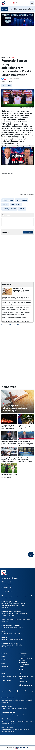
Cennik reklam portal (8, 677)
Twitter (10, 691)
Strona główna (5, 57)
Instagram (17, 691)
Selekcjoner (8, 200)
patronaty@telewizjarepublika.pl (12, 639)
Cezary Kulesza (9, 209)
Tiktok (32, 691)
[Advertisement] (17, 740)
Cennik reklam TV (7, 680)
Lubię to (8, 85)
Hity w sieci (28, 232)
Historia (4, 653)
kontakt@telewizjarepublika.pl (11, 633)
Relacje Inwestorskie (25, 685)
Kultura (3, 656)
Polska (3, 660)
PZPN (22, 209)
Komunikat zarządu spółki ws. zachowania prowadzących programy (25, 662)
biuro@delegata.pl (7, 647)
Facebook (25, 691)
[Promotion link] (17, 19)
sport (5, 204)
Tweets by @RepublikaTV (10, 325)
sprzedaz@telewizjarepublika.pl (12, 627)
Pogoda (21, 673)
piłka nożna (16, 204)
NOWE (4, 9)
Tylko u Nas (5, 666)
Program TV (23, 682)
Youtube (2, 691)
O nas (3, 673)
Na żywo (19, 3)
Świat (3, 670)
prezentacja (22, 200)
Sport (13, 57)
